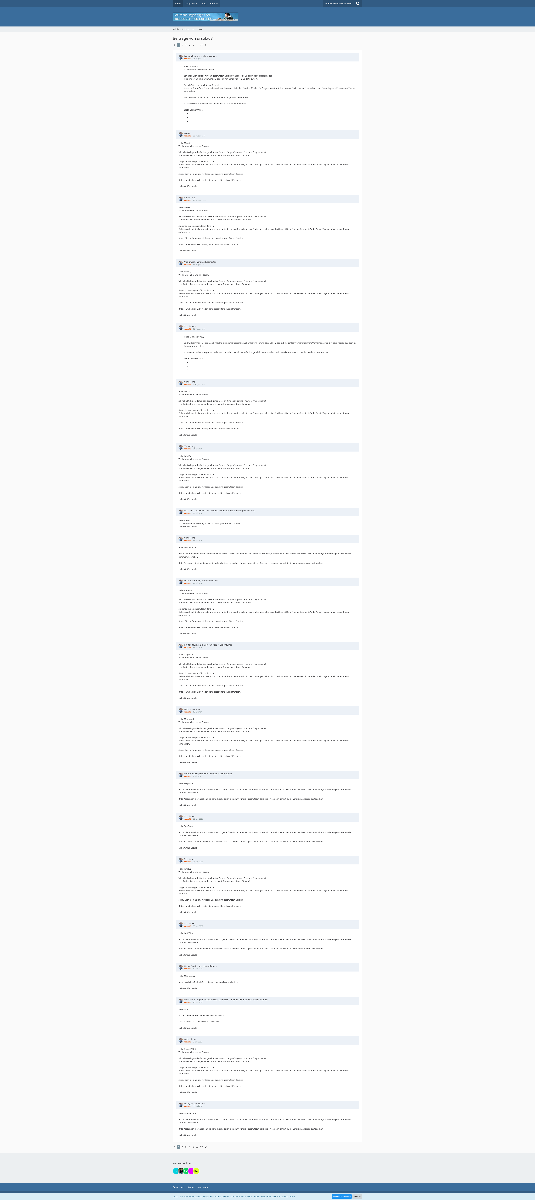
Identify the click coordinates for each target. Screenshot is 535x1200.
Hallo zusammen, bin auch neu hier (201, 580)
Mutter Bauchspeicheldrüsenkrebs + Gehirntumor (208, 644)
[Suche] (358, 3)
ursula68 (187, 59)
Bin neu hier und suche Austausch (200, 56)
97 (201, 45)
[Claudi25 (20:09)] (191, 1171)
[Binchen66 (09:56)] (176, 1171)
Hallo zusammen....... (194, 709)
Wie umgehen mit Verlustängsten (200, 261)
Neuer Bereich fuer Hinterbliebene (200, 966)
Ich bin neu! (190, 326)
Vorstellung (189, 197)
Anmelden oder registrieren (338, 3)
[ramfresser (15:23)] (181, 1171)
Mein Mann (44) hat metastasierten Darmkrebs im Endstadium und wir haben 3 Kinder (226, 999)
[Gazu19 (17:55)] (186, 1171)
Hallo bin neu (190, 1039)
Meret (187, 133)
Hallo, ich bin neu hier (194, 1103)
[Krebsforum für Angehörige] (267, 16)
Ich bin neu (189, 816)
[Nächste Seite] (206, 45)
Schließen (357, 1196)
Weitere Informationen (342, 1196)
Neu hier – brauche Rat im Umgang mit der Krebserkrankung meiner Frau (219, 510)
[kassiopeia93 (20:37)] (196, 1171)
